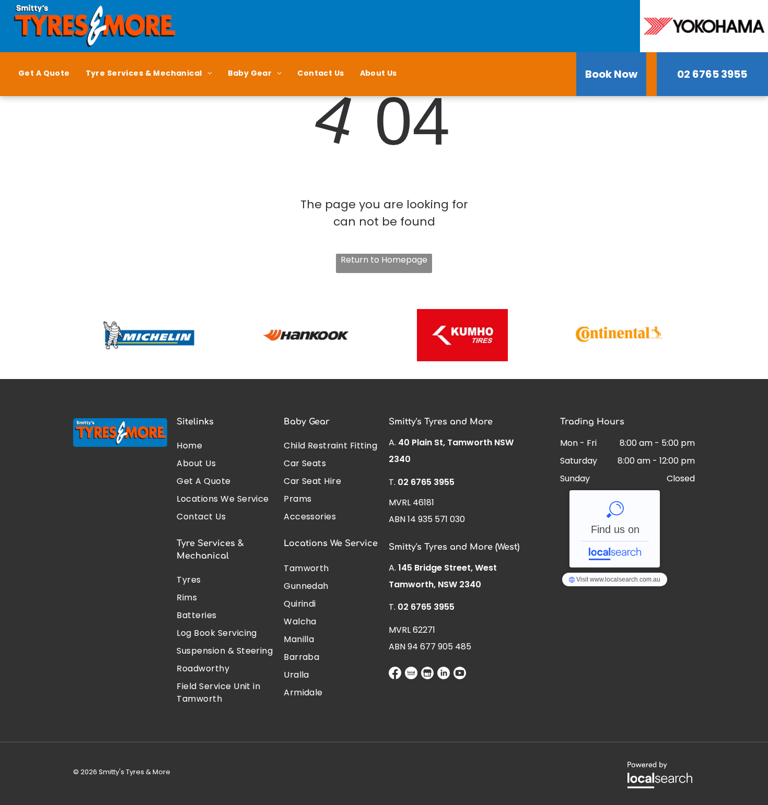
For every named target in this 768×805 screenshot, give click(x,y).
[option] (149, 335)
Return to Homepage (384, 260)
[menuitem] (44, 73)
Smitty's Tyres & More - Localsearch (614, 528)
